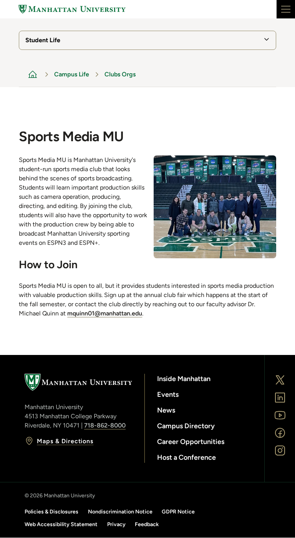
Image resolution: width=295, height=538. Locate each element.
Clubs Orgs (120, 74)
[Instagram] (280, 450)
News (166, 410)
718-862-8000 (105, 425)
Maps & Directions (65, 441)
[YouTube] (280, 415)
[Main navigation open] (286, 9)
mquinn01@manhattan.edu (104, 313)
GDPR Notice (178, 511)
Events (168, 394)
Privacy (116, 524)
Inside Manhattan (183, 379)
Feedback (147, 524)
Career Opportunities (190, 441)
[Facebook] (280, 433)
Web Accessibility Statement (61, 524)
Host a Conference (186, 457)
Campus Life (71, 74)
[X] (280, 380)
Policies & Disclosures (51, 511)
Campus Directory (186, 426)
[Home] (72, 9)
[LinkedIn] (280, 397)
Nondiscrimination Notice (120, 511)
